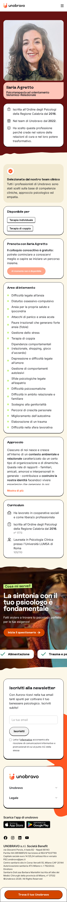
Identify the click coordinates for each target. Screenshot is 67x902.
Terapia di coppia (20, 228)
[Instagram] (13, 837)
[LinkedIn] (20, 837)
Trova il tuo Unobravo (33, 894)
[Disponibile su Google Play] (38, 824)
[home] (14, 5)
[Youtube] (27, 837)
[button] (62, 5)
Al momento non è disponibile (26, 271)
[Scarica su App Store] (14, 824)
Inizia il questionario (22, 632)
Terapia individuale (21, 219)
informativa (26, 739)
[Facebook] (5, 837)
